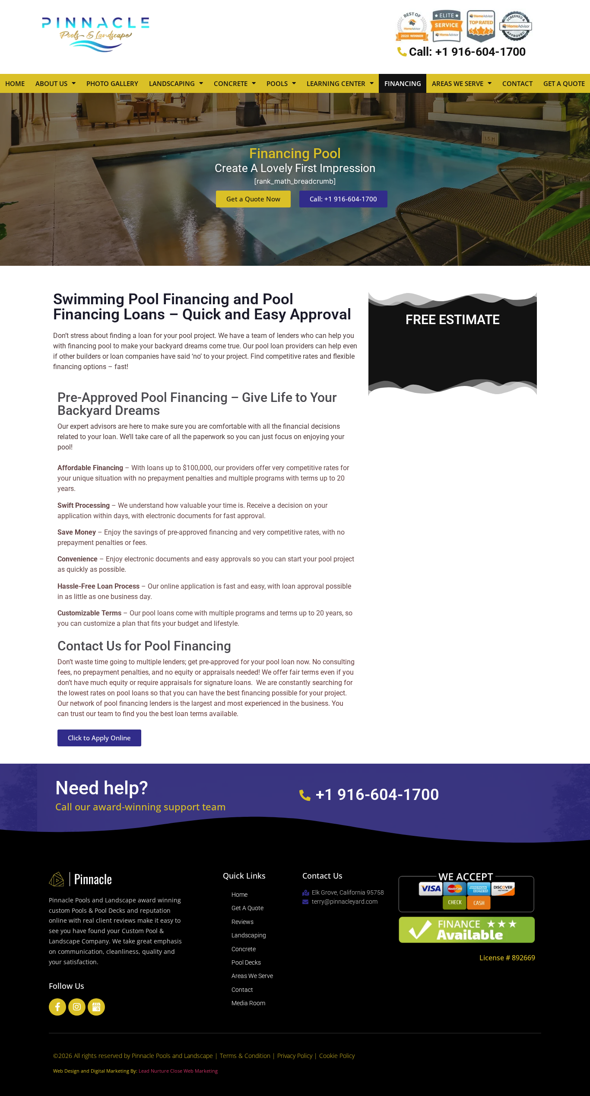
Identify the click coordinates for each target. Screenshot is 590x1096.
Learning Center (336, 83)
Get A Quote (564, 83)
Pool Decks (246, 962)
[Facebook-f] (57, 1007)
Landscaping (172, 83)
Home (15, 83)
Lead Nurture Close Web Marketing (178, 1070)
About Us (51, 83)
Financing (402, 83)
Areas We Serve (457, 83)
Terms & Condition (246, 1055)
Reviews (243, 921)
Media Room (248, 1003)
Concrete (230, 83)
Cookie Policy (337, 1055)
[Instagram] (77, 1007)
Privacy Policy (295, 1055)
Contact (517, 83)
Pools (277, 83)
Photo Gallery (112, 83)
